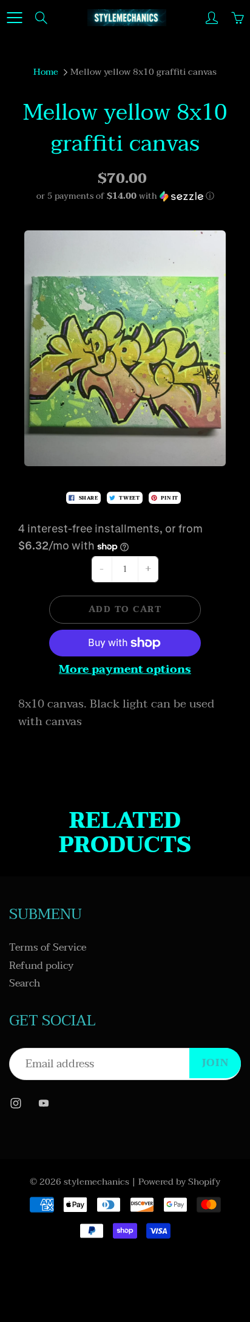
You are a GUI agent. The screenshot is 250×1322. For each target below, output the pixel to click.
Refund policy (41, 965)
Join (215, 1063)
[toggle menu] (14, 18)
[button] (125, 196)
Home (45, 72)
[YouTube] (43, 1103)
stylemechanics (96, 1181)
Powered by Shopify (179, 1181)
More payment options (125, 670)
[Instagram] (15, 1103)
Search (24, 983)
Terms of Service (47, 947)
